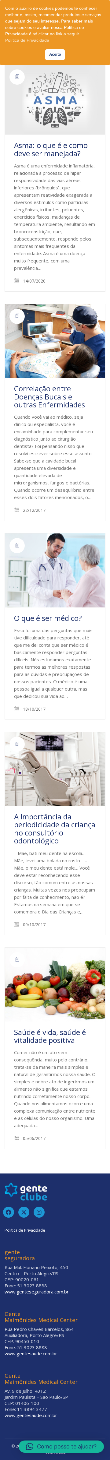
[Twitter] (23, 1212)
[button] (61, 1447)
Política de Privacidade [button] (27, 40)
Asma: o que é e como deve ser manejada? (51, 149)
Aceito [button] (55, 54)
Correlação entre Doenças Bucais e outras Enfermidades (49, 397)
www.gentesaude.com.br (31, 1353)
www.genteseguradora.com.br (37, 1292)
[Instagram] (39, 1212)
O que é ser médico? (48, 618)
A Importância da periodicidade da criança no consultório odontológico (54, 829)
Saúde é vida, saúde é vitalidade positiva (50, 1036)
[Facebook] (8, 1212)
